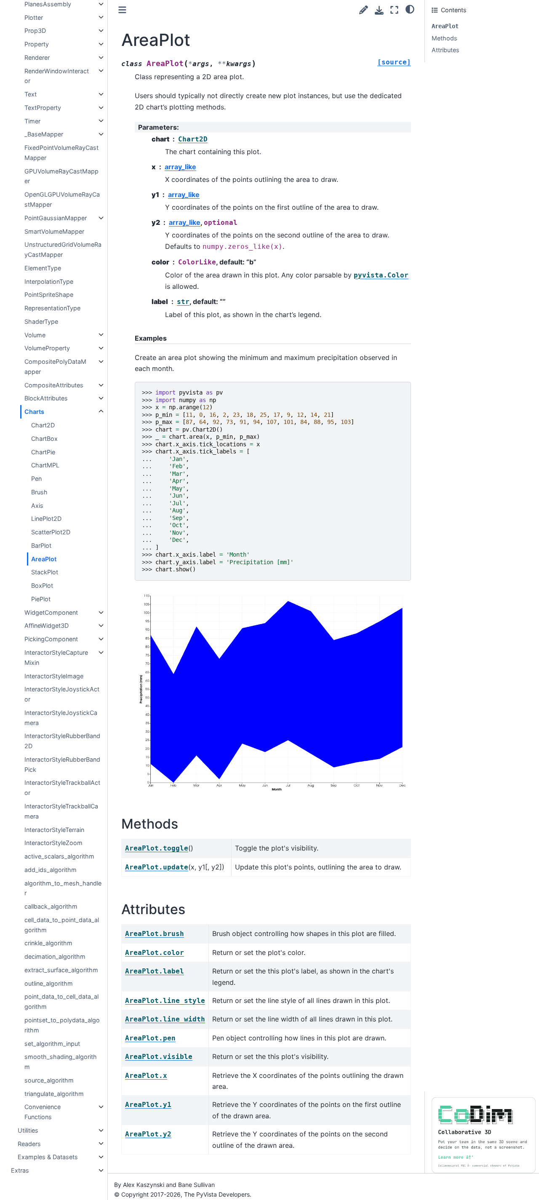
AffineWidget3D (46, 625)
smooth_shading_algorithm (60, 1061)
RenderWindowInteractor (56, 75)
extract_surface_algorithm (61, 969)
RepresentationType (52, 308)
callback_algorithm (50, 906)
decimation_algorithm (54, 956)
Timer (32, 120)
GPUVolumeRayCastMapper (61, 176)
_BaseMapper (43, 134)
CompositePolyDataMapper (55, 366)
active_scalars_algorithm (59, 856)
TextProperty (42, 107)
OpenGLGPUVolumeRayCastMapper (62, 199)
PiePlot (41, 599)
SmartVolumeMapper (54, 231)
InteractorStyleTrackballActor (62, 787)
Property (36, 44)
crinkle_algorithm (48, 943)
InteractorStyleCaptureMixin (56, 657)
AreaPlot (43, 558)
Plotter (33, 17)
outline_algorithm (48, 983)
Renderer (37, 57)
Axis (37, 505)
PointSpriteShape (48, 294)
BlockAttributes (46, 398)
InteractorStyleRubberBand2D (62, 740)
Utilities (28, 1130)
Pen (36, 478)
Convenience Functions (42, 1111)
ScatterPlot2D (50, 532)
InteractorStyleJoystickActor (61, 694)
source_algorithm (49, 1080)
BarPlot (41, 545)
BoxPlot (42, 585)
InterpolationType (48, 281)
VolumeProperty (47, 348)
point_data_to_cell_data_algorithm (61, 1001)
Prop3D (35, 30)
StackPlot (44, 572)
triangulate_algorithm (54, 1093)
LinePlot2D (46, 518)
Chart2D (43, 425)
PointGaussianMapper (55, 217)
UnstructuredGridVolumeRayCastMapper (62, 249)
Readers (29, 1143)
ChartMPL (45, 465)
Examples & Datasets (48, 1156)
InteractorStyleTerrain (54, 829)
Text (30, 94)
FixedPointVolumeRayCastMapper (61, 152)
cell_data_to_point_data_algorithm (61, 924)
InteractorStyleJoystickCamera (60, 717)
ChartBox (44, 438)
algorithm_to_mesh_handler (62, 887)
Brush (39, 492)
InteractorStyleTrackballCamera (61, 811)
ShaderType (41, 321)
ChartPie (43, 451)
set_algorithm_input (52, 1043)
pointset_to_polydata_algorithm (62, 1025)
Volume (34, 334)
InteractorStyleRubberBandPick (62, 764)
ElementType (42, 268)
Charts (34, 411)
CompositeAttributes (53, 385)
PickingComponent (51, 639)
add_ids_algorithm (50, 869)
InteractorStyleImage (53, 675)
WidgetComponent (51, 612)
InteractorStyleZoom (53, 842)
